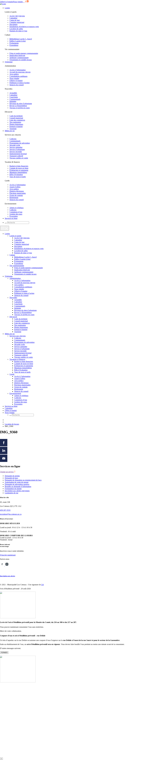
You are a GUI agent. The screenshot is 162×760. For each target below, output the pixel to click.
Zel (42, 585)
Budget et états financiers (18, 166)
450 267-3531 (5, 510)
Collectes (12, 139)
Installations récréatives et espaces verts (24, 27)
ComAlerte (13, 97)
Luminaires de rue (11, 493)
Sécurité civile (14, 145)
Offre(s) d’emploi (6, 2)
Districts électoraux (16, 191)
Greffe (11, 374)
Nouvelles (13, 298)
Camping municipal (16, 22)
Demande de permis (12, 476)
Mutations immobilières (18, 172)
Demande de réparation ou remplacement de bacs (23, 480)
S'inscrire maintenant (8, 555)
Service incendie (15, 152)
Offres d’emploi (11, 410)
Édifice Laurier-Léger (17, 41)
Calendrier (13, 18)
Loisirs (7, 8)
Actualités (13, 93)
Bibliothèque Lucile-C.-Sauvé (20, 39)
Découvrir (13, 317)
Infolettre (12, 101)
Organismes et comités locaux (20, 60)
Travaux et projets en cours (19, 108)
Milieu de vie (10, 131)
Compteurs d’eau (15, 212)
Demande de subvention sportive (17, 484)
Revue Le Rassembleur (18, 106)
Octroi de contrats (16, 195)
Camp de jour (14, 20)
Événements (14, 43)
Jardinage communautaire (19, 58)
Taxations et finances (17, 359)
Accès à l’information (17, 70)
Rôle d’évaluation (16, 175)
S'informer (9, 62)
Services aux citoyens (17, 336)
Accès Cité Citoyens (17, 16)
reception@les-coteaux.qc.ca (10, 514)
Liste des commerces (17, 120)
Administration (15, 278)
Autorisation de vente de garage (16, 482)
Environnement (15, 393)
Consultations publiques (18, 76)
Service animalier (15, 147)
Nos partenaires (15, 122)
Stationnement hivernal (18, 154)
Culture (12, 255)
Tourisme (12, 129)
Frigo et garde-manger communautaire (23, 53)
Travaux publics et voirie (18, 158)
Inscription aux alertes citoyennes (17, 491)
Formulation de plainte (13, 489)
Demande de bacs (11, 478)
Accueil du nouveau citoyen (19, 72)
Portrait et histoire (16, 126)
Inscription (13, 24)
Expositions (13, 45)
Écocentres (13, 216)
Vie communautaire (16, 266)
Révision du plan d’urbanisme (20, 104)
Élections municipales (17, 193)
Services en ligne (11, 218)
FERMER (4, 652)
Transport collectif (16, 156)
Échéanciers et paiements (18, 170)
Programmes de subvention (19, 143)
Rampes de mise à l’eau (18, 31)
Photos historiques (16, 124)
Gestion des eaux (15, 214)
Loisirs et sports (15, 236)
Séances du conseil (16, 85)
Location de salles (16, 29)
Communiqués (14, 99)
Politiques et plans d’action (19, 83)
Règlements (13, 198)
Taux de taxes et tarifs (17, 177)
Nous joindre (18, 2)
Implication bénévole (17, 55)
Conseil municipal (16, 118)
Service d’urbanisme (17, 149)
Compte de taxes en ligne (18, 168)
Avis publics (14, 74)
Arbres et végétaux (16, 208)
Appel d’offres (14, 187)
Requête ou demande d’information (18, 486)
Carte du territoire (16, 116)
